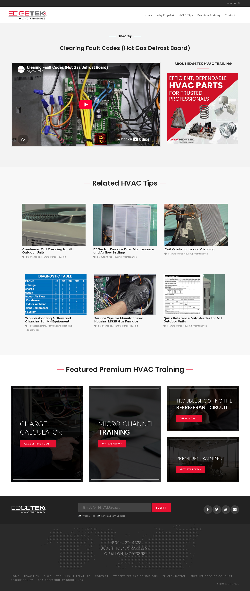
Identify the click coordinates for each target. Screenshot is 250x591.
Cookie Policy (22, 580)
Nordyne (232, 583)
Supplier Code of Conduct (212, 576)
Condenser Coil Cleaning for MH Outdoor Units (47, 251)
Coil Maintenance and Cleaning (189, 249)
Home (148, 15)
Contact (230, 15)
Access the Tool (37, 443)
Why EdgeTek (166, 15)
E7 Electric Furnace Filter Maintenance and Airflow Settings (123, 251)
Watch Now (111, 443)
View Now (188, 418)
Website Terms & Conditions (135, 576)
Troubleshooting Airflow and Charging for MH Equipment (48, 320)
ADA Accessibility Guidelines (60, 580)
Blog (48, 576)
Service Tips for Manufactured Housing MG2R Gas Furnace (118, 320)
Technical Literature (73, 576)
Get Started (190, 469)
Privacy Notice (174, 576)
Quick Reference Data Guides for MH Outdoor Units (192, 320)
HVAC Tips (186, 15)
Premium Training (209, 15)
